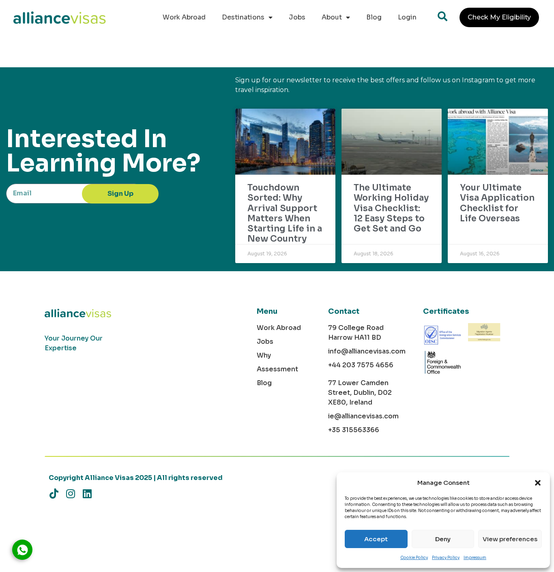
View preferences (510, 539)
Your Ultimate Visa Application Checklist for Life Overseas (497, 203)
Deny (443, 539)
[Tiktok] (54, 493)
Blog (374, 17)
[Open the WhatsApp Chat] (22, 550)
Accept (376, 539)
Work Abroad (184, 17)
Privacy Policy (446, 557)
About (332, 17)
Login (407, 17)
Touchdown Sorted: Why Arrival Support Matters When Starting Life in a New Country (284, 213)
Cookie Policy (414, 557)
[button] (538, 483)
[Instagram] (70, 493)
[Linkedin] (87, 493)
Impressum (475, 557)
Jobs (297, 17)
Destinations (243, 17)
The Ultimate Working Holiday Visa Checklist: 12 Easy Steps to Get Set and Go (391, 208)
